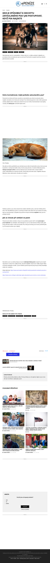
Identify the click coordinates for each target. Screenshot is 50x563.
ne (6, 501)
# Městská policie (20, 315)
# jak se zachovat (12, 315)
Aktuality (5, 52)
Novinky (16, 52)
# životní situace (27, 315)
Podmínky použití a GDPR (24, 558)
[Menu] (46, 4)
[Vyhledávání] (44, 3)
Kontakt (14, 558)
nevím (7, 503)
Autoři (18, 558)
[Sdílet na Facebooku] (45, 351)
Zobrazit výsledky (25, 509)
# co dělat (5, 315)
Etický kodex (31, 558)
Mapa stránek (36, 558)
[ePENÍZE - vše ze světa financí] (25, 3)
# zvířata (33, 315)
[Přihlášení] (42, 3)
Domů (12, 558)
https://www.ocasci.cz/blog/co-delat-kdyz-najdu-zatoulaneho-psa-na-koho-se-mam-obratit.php (24, 275)
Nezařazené (10, 52)
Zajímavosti (21, 52)
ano (7, 500)
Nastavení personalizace (25, 560)
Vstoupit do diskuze (12, 354)
